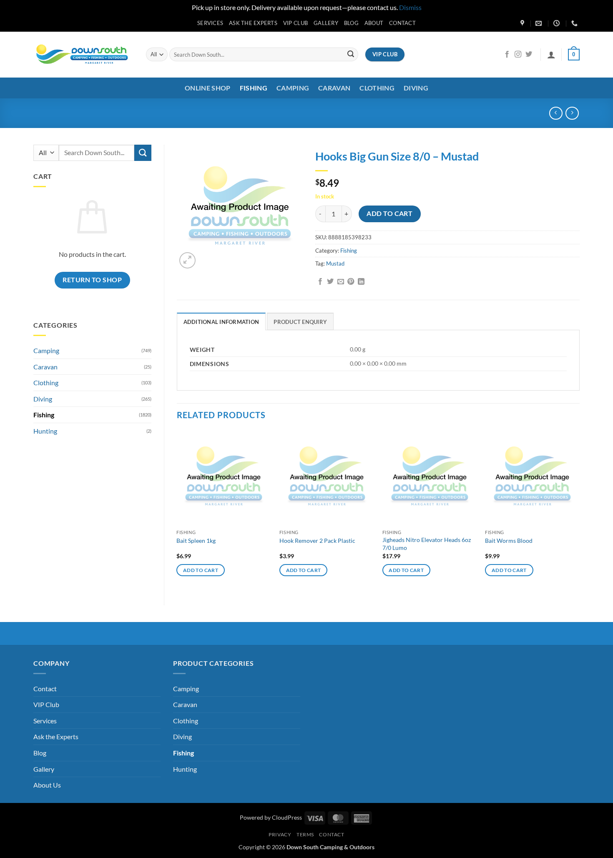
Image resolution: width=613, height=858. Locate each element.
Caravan (334, 88)
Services (210, 23)
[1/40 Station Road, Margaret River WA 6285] (523, 23)
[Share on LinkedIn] (361, 282)
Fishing (253, 88)
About (373, 23)
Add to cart (389, 213)
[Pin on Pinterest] (350, 282)
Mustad (335, 263)
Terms (305, 834)
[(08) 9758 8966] (575, 23)
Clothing (376, 88)
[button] (551, 54)
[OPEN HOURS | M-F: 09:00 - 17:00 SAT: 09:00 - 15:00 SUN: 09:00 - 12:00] (557, 23)
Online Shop (208, 88)
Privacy (280, 834)
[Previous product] (571, 113)
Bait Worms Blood (509, 540)
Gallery (326, 23)
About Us (47, 785)
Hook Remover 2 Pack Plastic (317, 540)
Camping (292, 88)
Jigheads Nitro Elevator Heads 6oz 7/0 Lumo (426, 543)
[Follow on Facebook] (507, 54)
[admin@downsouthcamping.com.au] (539, 23)
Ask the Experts (253, 23)
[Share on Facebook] (320, 282)
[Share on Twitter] (330, 282)
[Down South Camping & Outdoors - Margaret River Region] (83, 54)
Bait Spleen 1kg (196, 540)
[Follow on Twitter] (528, 54)
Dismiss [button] (410, 7)
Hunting (45, 431)
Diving (416, 88)
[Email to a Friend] (340, 282)
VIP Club (295, 23)
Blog (351, 23)
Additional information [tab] (221, 322)
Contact (402, 23)
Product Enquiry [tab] (300, 322)
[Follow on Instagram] (518, 54)
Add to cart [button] (200, 570)
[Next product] (555, 113)
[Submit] (351, 55)
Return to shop (92, 279)
